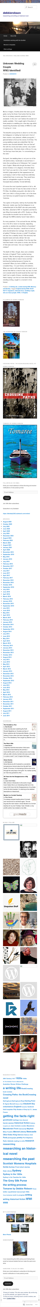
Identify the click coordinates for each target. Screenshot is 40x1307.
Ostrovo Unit (28, 1135)
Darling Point (30, 1101)
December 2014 (8, 624)
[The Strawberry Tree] (34, 730)
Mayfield (30, 1128)
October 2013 (7, 655)
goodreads (7, 1120)
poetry (19, 1137)
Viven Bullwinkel (8, 1195)
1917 (13, 1078)
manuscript (22, 1129)
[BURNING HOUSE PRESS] (28, 1061)
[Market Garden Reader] (28, 938)
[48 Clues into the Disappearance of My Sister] (34, 781)
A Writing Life (13, 287)
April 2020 (6, 550)
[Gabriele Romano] (11, 1009)
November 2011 (8, 704)
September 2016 (8, 587)
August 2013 (7, 657)
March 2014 (7, 643)
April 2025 (6, 531)
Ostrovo (20, 1135)
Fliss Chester (8, 797)
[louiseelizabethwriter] (11, 973)
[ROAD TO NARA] (11, 920)
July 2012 (6, 685)
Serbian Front (14, 1167)
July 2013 (6, 659)
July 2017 (6, 571)
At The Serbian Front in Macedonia (13, 1081)
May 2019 (6, 557)
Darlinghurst (7, 1101)
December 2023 (8, 536)
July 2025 (6, 526)
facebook (31, 1107)
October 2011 (7, 706)
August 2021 (7, 545)
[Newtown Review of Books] (28, 885)
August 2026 (7, 522)
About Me (13, 36)
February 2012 (8, 697)
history (32, 1123)
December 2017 (8, 566)
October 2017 (7, 568)
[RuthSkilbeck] (28, 990)
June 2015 (6, 610)
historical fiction (22, 1123)
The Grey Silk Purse (15, 1180)
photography (12, 1138)
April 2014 (6, 641)
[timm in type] (28, 973)
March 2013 (7, 669)
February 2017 (8, 578)
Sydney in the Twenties (11, 1177)
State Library (7, 1171)
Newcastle (31, 1131)
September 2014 (8, 629)
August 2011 (7, 711)
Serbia (5, 1167)
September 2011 (8, 708)
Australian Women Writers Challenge (15, 1084)
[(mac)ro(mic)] (11, 1026)
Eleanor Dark (19, 1104)
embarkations (8, 1106)
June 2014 (6, 636)
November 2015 (8, 603)
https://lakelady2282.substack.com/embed (16, 513)
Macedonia (30, 1126)
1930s (25, 1078)
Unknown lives (19, 291)
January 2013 (7, 671)
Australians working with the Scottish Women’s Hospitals (15, 42)
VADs (27, 1192)
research (29, 1140)
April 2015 (6, 615)
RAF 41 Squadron (8, 291)
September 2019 (8, 554)
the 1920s (22, 1177)
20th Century (7, 1078)
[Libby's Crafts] (28, 920)
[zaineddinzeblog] (11, 991)
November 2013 (8, 652)
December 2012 (8, 673)
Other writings (8, 49)
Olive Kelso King (10, 1134)
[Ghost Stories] (34, 765)
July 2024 (6, 533)
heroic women (8, 1123)
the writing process (14, 1185)
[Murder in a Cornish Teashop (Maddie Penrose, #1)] (34, 800)
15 (34, 64)
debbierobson (12, 13)
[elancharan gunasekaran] (28, 849)
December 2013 (8, 650)
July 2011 (6, 713)
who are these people (9, 293)
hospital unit (6, 1126)
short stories (25, 1167)
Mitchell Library (19, 1131)
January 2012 (7, 699)
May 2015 (6, 613)
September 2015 (8, 606)
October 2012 (7, 678)
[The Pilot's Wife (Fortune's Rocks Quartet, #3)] (34, 748)
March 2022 (7, 543)
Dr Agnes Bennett (9, 1104)
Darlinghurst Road (18, 1101)
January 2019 (7, 559)
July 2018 (6, 561)
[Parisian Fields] (11, 867)
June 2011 (6, 715)
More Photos (7, 1234)
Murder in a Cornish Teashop (13, 795)
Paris (5, 1137)
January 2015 (7, 622)
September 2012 (8, 680)
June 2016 (6, 592)
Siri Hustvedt (8, 762)
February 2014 (8, 645)
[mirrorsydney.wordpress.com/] (11, 1044)
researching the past (19, 1158)
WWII (18, 293)
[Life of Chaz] (11, 832)
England (17, 1106)
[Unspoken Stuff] (11, 902)
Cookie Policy (11, 1298)
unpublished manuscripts (16, 1192)
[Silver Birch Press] (11, 955)
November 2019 (8, 552)
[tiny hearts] (28, 832)
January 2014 (7, 648)
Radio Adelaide (8, 1141)
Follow (7, 498)
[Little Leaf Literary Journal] (28, 867)
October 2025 (7, 524)
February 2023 (8, 540)
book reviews (7, 1092)
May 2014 (6, 638)
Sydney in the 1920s (12, 1174)
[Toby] (28, 902)
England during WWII (22, 289)
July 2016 (6, 589)
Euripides (24, 1107)
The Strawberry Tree (10, 725)
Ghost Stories (8, 760)
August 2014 (7, 631)
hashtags (16, 1120)
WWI (29, 1199)
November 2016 (8, 582)
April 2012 (6, 692)
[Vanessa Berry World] (28, 1043)
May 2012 (6, 690)
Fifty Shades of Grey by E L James (25, 1109)
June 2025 (6, 529)
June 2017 (6, 573)
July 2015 (6, 608)
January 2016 (7, 601)
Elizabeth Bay (29, 1103)
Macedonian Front (10, 1128)
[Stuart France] (28, 1008)
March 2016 (7, 596)
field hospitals (8, 1109)
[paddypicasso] (28, 1026)
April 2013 (6, 666)
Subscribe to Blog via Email (13, 1268)
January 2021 (7, 547)
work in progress (19, 1195)
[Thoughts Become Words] (11, 885)
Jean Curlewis (16, 1126)
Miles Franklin (8, 1132)
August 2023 (7, 538)
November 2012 (8, 676)
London (23, 1126)
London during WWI (24, 287)
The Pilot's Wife (8, 743)
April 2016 (6, 594)
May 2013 (6, 664)
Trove (34, 1189)
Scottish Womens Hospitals (19, 1163)
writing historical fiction (14, 1199)
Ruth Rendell (8, 727)
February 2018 (8, 564)
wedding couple (29, 291)
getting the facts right (18, 1116)
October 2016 (7, 585)
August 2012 (7, 683)
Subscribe (8, 1284)
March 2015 (7, 617)
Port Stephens (28, 1138)
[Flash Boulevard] (28, 955)
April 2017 (6, 575)
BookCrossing (27, 1088)
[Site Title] (11, 938)
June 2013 (6, 662)
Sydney (16, 1170)
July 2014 (6, 634)
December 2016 (8, 580)
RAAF (32, 289)
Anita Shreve (8, 745)
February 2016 (8, 599)
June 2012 (6, 687)
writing (28, 1194)
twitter (5, 1192)
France (5, 1112)
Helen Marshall (23, 1120)
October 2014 (7, 627)
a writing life (12, 1088)
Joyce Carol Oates (10, 781)
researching (9, 1144)
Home (5, 36)
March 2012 (7, 694)
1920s (19, 1078)
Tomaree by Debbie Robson (17, 1188)
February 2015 (8, 620)
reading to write (19, 1141)
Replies (24, 293)
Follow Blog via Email (11, 483)
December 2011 (8, 701)
